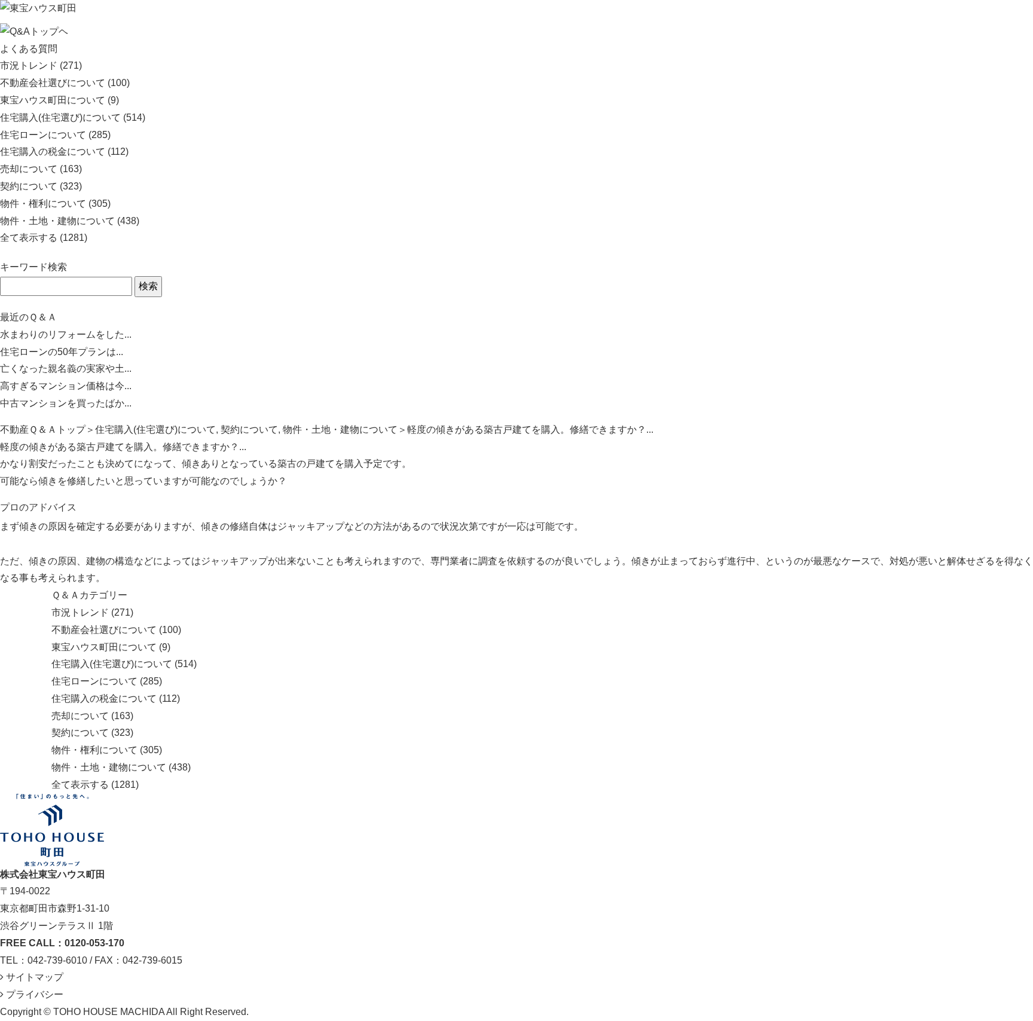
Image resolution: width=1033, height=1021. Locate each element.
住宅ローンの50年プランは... (61, 352)
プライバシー (33, 994)
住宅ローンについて (43, 135)
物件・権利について (43, 203)
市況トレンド (28, 65)
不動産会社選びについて (52, 83)
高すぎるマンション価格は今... (66, 386)
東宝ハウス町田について (52, 100)
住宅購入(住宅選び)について (60, 117)
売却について (28, 169)
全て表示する (28, 238)
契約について (28, 186)
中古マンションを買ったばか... (66, 403)
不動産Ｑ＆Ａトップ (42, 429)
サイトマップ (33, 977)
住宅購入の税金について (52, 151)
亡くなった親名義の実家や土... (66, 368)
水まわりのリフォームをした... (66, 334)
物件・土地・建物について (57, 221)
